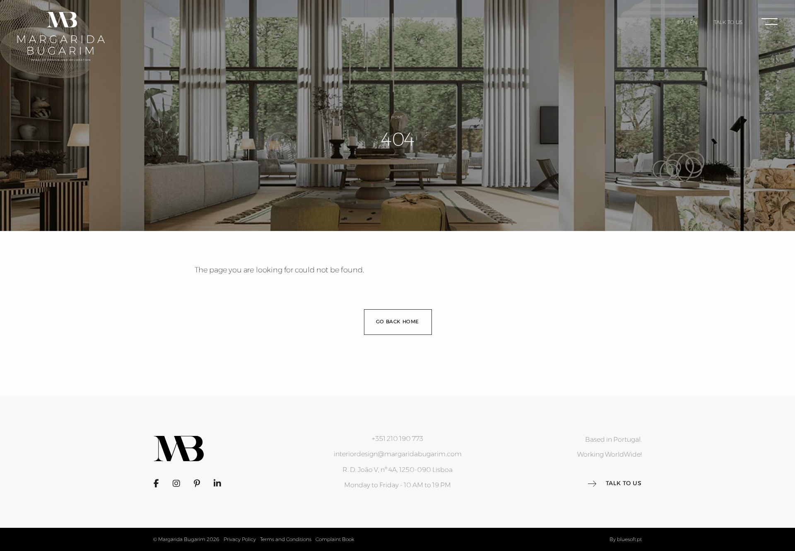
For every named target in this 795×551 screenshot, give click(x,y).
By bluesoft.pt (626, 539)
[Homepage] (61, 36)
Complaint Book (335, 539)
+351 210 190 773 (397, 439)
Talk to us (728, 22)
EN (693, 22)
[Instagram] (176, 483)
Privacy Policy (240, 539)
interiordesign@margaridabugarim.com (398, 454)
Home (397, 117)
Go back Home (397, 321)
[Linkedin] (217, 483)
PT (680, 22)
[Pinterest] (197, 483)
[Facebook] (156, 483)
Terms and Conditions (285, 539)
